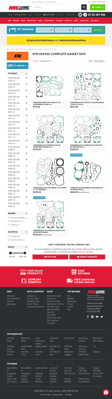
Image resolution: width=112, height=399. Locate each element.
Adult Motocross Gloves (40, 341)
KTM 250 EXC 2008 (14, 154)
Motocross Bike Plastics (98, 339)
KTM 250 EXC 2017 (14, 98)
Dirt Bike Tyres (25, 353)
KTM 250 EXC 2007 (14, 160)
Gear (23, 21)
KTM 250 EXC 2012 (14, 129)
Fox (68, 295)
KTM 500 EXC (84, 373)
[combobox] (45, 30)
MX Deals (60, 15)
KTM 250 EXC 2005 (14, 173)
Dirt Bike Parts (53, 306)
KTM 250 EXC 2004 (14, 179)
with (56, 40)
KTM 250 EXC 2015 (14, 110)
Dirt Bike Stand (10, 347)
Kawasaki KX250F (39, 374)
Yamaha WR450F (67, 380)
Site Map (68, 394)
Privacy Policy (58, 394)
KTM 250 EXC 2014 (14, 117)
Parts (40, 21)
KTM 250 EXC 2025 (14, 79)
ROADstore (70, 15)
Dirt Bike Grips (10, 339)
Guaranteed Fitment (35, 306)
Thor (69, 309)
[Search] (84, 7)
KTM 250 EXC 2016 (14, 104)
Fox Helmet (69, 338)
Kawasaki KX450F (54, 374)
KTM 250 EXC (20, 49)
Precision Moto (19, 217)
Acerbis (70, 306)
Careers (10, 301)
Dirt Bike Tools (39, 353)
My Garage (11, 304)
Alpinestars (72, 301)
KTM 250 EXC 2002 (14, 192)
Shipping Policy (33, 301)
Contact (38, 15)
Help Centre (50, 15)
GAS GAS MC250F (68, 369)
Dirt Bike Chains (10, 353)
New (9, 21)
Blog (30, 15)
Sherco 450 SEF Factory (12, 380)
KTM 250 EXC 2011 (14, 135)
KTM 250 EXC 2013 (14, 123)
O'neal (70, 304)
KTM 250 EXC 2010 (14, 142)
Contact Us (31, 295)
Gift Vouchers (20, 15)
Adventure (84, 21)
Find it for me (82, 252)
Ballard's (94, 21)
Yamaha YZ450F (53, 380)
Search (98, 30)
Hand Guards (41, 346)
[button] (106, 392)
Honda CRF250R (82, 369)
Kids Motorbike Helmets (53, 310)
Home (10, 15)
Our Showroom (13, 298)
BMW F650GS (41, 368)
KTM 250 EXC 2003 (14, 186)
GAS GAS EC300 (54, 369)
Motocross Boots (25, 339)
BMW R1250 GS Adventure (84, 380)
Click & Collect (33, 298)
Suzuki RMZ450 (39, 380)
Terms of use (45, 394)
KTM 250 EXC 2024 (14, 85)
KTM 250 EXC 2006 (14, 167)
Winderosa (17, 221)
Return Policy (32, 304)
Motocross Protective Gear (53, 300)
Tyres (76, 21)
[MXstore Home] (96, 292)
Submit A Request (88, 257)
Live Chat (51, 257)
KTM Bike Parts (68, 347)
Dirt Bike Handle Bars (84, 353)
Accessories (49, 21)
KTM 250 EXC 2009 (14, 148)
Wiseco (15, 224)
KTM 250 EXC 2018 (14, 91)
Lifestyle (68, 21)
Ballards (70, 298)
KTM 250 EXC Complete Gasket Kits (41, 49)
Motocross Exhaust (83, 339)
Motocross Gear (54, 295)
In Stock (15, 236)
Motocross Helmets (55, 304)
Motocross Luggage (68, 353)
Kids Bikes (51, 315)
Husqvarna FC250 (11, 374)
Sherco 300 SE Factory (98, 374)
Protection (31, 21)
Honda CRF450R (97, 369)
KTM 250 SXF (70, 373)
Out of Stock (17, 240)
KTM (12, 49)
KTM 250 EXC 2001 (14, 198)
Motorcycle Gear (54, 317)
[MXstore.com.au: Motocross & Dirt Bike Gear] (19, 8)
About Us (11, 295)
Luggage (59, 21)
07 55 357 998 (96, 15)
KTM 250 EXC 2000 (14, 204)
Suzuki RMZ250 (24, 380)
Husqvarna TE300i (25, 374)
